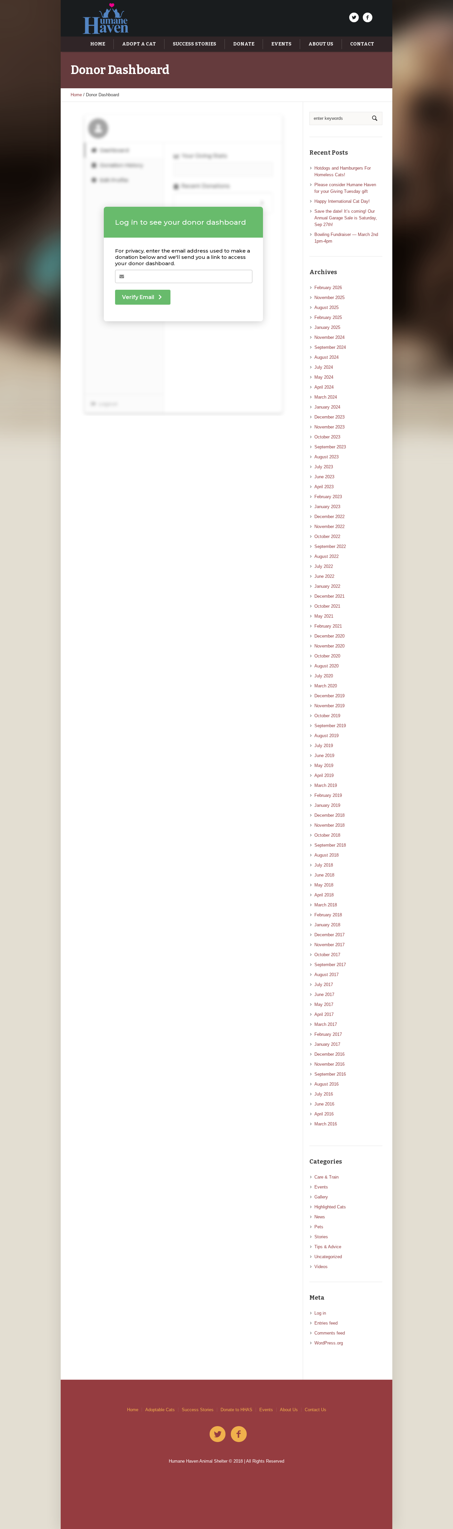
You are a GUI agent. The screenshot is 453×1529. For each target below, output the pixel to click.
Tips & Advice (327, 1246)
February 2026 (328, 287)
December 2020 (329, 636)
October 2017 (327, 954)
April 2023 (324, 486)
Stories (321, 1236)
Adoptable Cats (160, 1410)
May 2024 (323, 377)
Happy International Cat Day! (342, 201)
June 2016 (324, 1104)
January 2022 (327, 586)
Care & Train (326, 1177)
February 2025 (328, 317)
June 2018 (324, 875)
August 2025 (326, 307)
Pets (318, 1226)
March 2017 (325, 1024)
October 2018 (327, 835)
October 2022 (327, 536)
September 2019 (330, 725)
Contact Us (315, 1410)
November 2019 (329, 705)
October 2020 (327, 655)
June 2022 (324, 576)
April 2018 (324, 894)
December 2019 (329, 695)
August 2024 (326, 357)
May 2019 (323, 765)
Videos (321, 1266)
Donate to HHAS (236, 1410)
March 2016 (325, 1123)
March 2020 (325, 685)
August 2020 (326, 665)
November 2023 (329, 426)
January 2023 (327, 506)
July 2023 (323, 466)
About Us (289, 1410)
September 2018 (330, 845)
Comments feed (329, 1333)
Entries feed (326, 1323)
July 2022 (323, 566)
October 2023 (327, 436)
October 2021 (327, 606)
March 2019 (325, 785)
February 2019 (328, 795)
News (319, 1216)
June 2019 (324, 755)
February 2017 (328, 1034)
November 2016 (329, 1064)
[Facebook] (367, 18)
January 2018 (327, 924)
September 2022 (330, 546)
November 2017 (329, 944)
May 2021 (323, 616)
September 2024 (330, 347)
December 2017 (329, 934)
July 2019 (323, 745)
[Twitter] (354, 18)
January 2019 (327, 805)
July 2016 (323, 1094)
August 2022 (326, 556)
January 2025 (327, 327)
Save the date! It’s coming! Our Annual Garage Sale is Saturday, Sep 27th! (345, 218)
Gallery (321, 1196)
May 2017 (323, 1004)
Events (321, 1187)
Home (76, 94)
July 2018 (323, 865)
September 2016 (330, 1074)
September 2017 (330, 964)
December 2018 (329, 815)
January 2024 (327, 407)
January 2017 (327, 1044)
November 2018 (329, 825)
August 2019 (326, 735)
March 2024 (325, 397)
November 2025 (329, 297)
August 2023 (326, 456)
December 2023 (329, 417)
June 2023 (324, 476)
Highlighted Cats (330, 1206)
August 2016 (326, 1084)
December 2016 (329, 1054)
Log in (320, 1313)
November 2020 (329, 646)
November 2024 (329, 337)
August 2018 (326, 855)
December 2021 (329, 596)
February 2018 (328, 914)
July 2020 (323, 675)
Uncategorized (328, 1256)
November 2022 (329, 526)
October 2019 (327, 715)
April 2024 (324, 387)
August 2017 (326, 974)
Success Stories (198, 1410)
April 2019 (324, 775)
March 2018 (325, 904)
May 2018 (323, 884)
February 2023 (328, 496)
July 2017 (323, 984)
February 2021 (328, 626)
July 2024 (323, 367)
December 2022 (329, 516)
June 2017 (324, 994)
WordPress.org (328, 1342)
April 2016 (324, 1113)
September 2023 (330, 446)
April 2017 (324, 1014)
